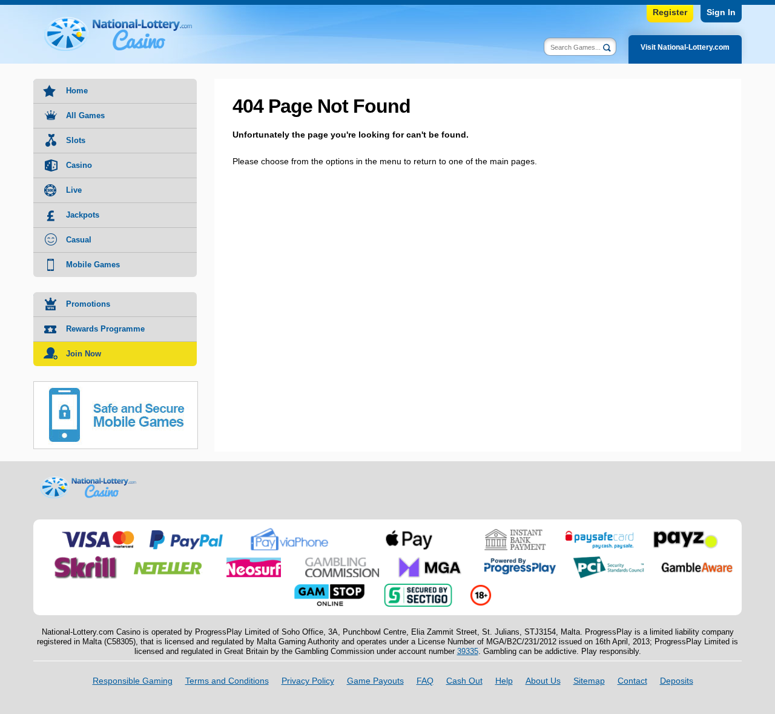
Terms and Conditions (227, 681)
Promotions (88, 304)
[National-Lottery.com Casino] (126, 34)
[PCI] (608, 561)
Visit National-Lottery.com (685, 47)
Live (74, 190)
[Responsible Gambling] (480, 588)
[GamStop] (329, 588)
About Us (543, 681)
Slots (75, 140)
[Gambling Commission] (342, 561)
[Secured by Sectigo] (418, 588)
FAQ (425, 681)
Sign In (721, 12)
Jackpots (82, 214)
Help (504, 681)
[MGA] (431, 561)
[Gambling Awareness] (697, 561)
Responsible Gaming (133, 681)
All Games (85, 115)
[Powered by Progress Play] (519, 561)
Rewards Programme (105, 328)
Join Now (83, 353)
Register (670, 12)
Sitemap (589, 681)
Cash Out (464, 681)
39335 (467, 651)
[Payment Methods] (98, 533)
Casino (79, 165)
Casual (78, 239)
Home (77, 90)
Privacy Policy (308, 681)
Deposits (676, 681)
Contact (632, 681)
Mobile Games (93, 264)
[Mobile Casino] (115, 388)
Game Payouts (375, 681)
